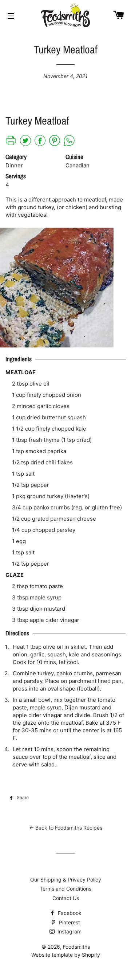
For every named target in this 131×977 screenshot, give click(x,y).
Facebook (69, 913)
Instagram (69, 931)
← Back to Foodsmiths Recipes (65, 828)
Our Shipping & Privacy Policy (65, 879)
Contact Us (65, 898)
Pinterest (68, 922)
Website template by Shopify (65, 955)
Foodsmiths (76, 947)
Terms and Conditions (65, 889)
